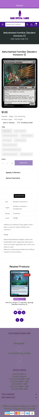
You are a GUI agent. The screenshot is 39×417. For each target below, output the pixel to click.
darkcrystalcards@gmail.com (19, 353)
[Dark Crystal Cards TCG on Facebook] (17, 2)
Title (3, 127)
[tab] (19, 196)
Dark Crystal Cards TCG (19, 39)
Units (4, 159)
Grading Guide (27, 123)
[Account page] (32, 24)
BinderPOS (31, 408)
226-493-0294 (19, 343)
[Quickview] (15, 312)
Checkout (19, 6)
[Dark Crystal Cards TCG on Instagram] (21, 2)
